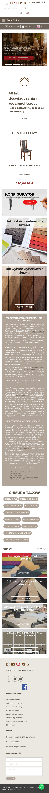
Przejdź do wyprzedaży (17, 57)
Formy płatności (12, 710)
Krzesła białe (11, 499)
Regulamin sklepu (13, 699)
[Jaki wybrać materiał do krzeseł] (24, 561)
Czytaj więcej (42, 549)
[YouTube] (20, 679)
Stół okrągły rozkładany (16, 540)
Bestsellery (24, 133)
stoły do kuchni (38, 368)
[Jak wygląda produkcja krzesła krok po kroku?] (24, 612)
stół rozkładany (25, 448)
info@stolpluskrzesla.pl (18, 747)
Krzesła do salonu (13, 506)
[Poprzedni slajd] (4, 49)
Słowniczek (10, 725)
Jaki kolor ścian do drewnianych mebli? (24, 477)
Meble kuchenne (12, 526)
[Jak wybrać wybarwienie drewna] (24, 587)
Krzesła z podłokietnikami (17, 513)
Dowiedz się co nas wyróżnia (19, 670)
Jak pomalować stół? (17, 479)
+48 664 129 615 (38, 2)
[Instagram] (14, 679)
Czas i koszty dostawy (14, 714)
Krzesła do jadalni (28, 499)
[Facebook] (8, 679)
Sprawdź (30, 202)
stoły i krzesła (38, 332)
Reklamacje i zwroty (14, 703)
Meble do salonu (12, 519)
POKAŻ (24, 138)
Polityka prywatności (14, 718)
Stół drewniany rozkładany (18, 533)
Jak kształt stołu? (16, 474)
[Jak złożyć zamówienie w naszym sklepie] (24, 638)
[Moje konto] (21, 13)
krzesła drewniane (30, 369)
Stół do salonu (30, 526)
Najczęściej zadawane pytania (17, 721)
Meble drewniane (31, 519)
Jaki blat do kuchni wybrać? (20, 472)
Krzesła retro (31, 506)
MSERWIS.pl (18, 789)
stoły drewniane (22, 396)
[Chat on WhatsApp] (41, 787)
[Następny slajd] (45, 49)
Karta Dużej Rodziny (14, 707)
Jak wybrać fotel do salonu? (20, 475)
